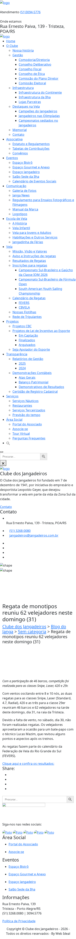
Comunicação (16, 186)
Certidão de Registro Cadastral (35, 391)
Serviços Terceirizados (28, 410)
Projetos (12, 321)
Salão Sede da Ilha (25, 176)
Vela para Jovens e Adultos (31, 233)
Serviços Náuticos (25, 401)
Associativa (14, 139)
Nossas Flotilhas (24, 312)
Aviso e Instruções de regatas (34, 256)
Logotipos (19, 214)
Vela (9, 247)
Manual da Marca (25, 209)
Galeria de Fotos (24, 190)
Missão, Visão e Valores (29, 251)
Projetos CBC (22, 326)
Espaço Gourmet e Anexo (31, 167)
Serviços (12, 396)
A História (19, 223)
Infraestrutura (23, 88)
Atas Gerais (27, 377)
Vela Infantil (21, 228)
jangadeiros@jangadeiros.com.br (33, 535)
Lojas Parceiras (30, 102)
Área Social (14, 419)
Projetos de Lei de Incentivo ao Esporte (41, 331)
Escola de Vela (16, 218)
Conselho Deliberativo (35, 64)
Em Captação (28, 335)
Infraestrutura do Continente (40, 92)
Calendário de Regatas (29, 298)
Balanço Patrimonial (33, 382)
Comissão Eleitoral (32, 83)
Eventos (12, 158)
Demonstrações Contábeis (32, 373)
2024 (22, 368)
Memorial (19, 130)
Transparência (16, 354)
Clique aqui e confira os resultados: (28, 763)
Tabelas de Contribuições (30, 148)
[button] (8, 443)
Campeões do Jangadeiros (38, 111)
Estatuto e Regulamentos (31, 144)
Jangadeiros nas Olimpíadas (39, 116)
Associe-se (20, 429)
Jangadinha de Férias (27, 242)
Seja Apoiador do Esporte (31, 349)
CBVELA (24, 307)
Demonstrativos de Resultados (41, 387)
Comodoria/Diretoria (34, 60)
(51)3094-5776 (30, 12)
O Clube (12, 46)
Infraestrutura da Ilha (35, 97)
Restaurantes (22, 405)
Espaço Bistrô (22, 162)
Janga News (21, 195)
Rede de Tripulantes (27, 317)
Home (10, 41)
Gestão (17, 55)
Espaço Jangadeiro (26, 172)
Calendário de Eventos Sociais (34, 181)
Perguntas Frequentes (28, 438)
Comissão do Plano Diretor (38, 78)
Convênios (20, 153)
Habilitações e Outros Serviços (34, 237)
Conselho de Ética (32, 74)
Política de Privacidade (18, 921)
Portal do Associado (27, 424)
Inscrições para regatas (29, 265)
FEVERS (24, 303)
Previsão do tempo (26, 415)
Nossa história (23, 50)
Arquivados (27, 345)
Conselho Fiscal (30, 69)
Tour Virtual (21, 433)
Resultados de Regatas (29, 261)
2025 (22, 363)
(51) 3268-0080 (20, 531)
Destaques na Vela (26, 106)
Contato (18, 134)
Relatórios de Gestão (27, 359)
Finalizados (27, 340)
